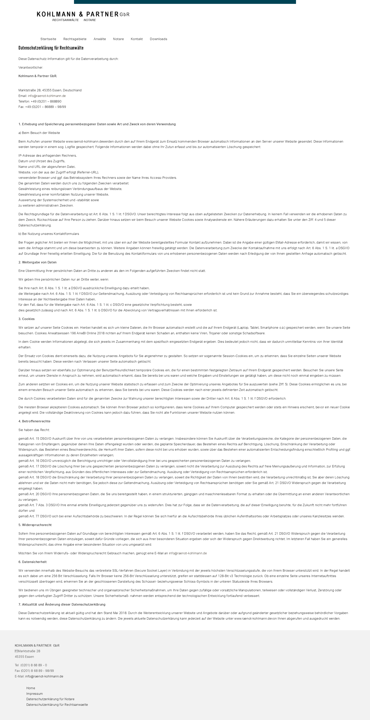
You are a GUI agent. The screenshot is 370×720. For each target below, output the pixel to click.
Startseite (48, 39)
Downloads (158, 39)
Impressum (34, 694)
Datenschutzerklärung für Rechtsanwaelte (57, 705)
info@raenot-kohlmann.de (47, 96)
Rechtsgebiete (75, 39)
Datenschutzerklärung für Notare (50, 699)
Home (30, 688)
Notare (118, 39)
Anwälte (100, 39)
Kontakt (137, 39)
